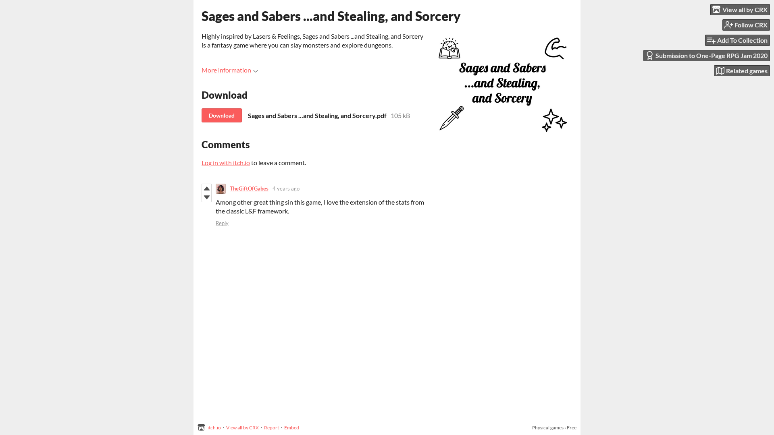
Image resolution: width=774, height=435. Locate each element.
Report (271, 428)
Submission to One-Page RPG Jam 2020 (711, 55)
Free (571, 428)
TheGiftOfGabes (249, 188)
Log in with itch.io (226, 162)
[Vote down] (206, 197)
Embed (291, 428)
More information (226, 70)
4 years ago (286, 188)
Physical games (548, 428)
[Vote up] (206, 188)
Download (222, 115)
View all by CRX (242, 428)
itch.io (214, 428)
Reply (222, 223)
